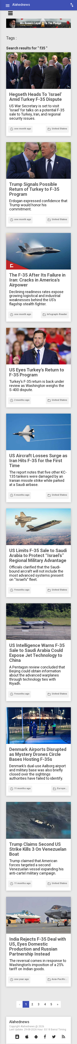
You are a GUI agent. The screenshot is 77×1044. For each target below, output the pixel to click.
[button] (17, 1037)
